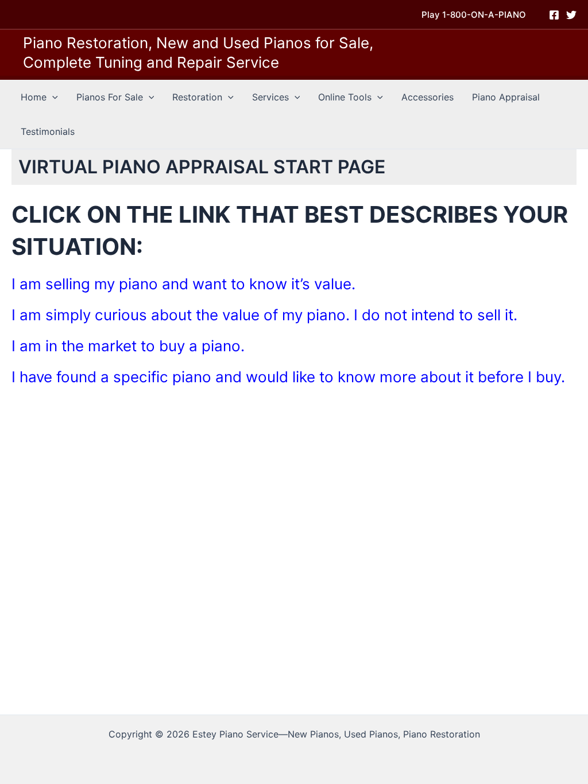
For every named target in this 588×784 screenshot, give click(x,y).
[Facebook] (554, 15)
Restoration (197, 97)
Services (270, 97)
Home (34, 97)
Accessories (427, 97)
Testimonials (48, 131)
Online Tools (345, 97)
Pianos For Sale (109, 97)
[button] (473, 14)
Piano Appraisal (506, 97)
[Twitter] (571, 15)
